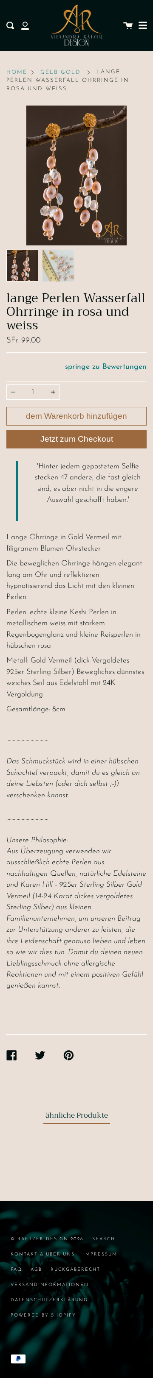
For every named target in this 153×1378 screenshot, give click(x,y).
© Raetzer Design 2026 (47, 1239)
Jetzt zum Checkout (76, 438)
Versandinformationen (50, 1285)
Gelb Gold (60, 72)
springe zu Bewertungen (106, 366)
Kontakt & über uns (43, 1254)
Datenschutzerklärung (49, 1300)
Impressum (100, 1254)
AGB (36, 1269)
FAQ (16, 1269)
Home (16, 72)
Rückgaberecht (75, 1269)
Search (103, 1239)
